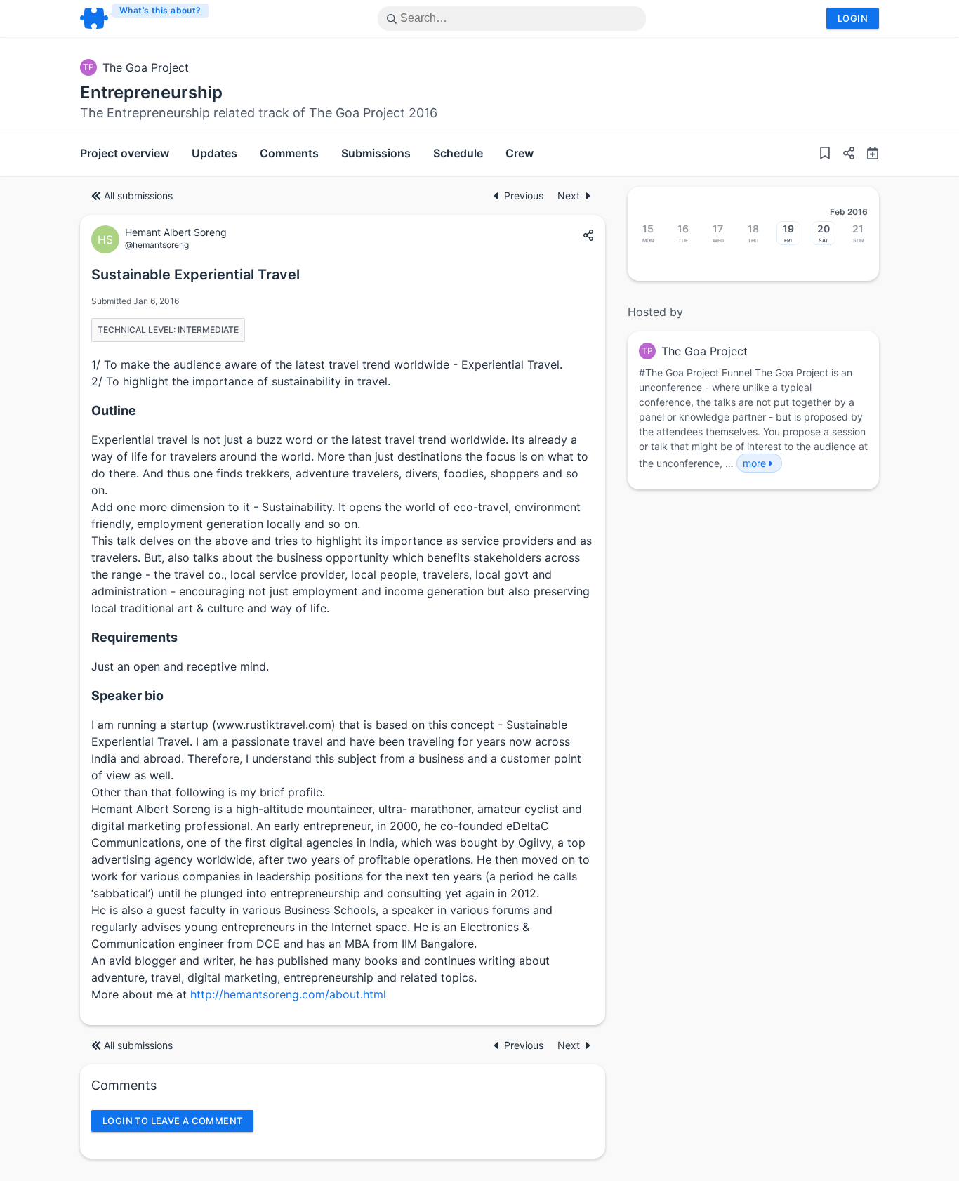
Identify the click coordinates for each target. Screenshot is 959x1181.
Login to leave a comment (172, 1120)
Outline (113, 410)
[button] (843, 154)
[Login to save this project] (825, 154)
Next (568, 196)
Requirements (134, 637)
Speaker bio (127, 695)
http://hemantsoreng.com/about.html (288, 994)
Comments (289, 153)
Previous (525, 196)
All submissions (138, 196)
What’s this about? (160, 10)
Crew (519, 153)
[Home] (145, 18)
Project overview (124, 153)
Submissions (376, 153)
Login (853, 18)
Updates (214, 153)
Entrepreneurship (151, 92)
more (754, 463)
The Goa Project (145, 67)
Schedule (458, 153)
